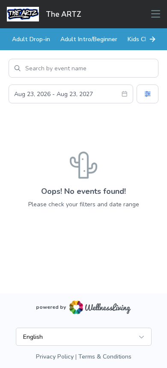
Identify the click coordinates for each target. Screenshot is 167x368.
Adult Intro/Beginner (88, 39)
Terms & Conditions (104, 357)
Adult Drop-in (31, 39)
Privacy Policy (55, 357)
